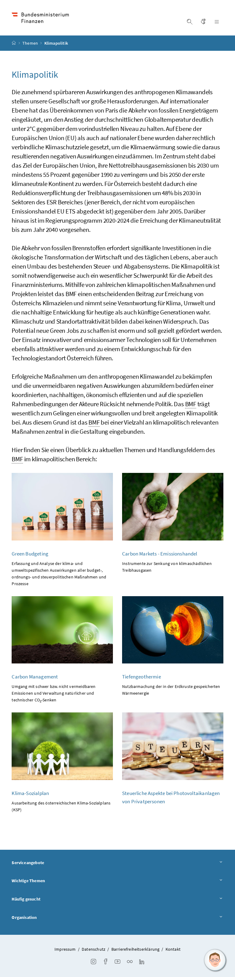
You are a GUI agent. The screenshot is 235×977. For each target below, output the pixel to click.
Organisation (24, 917)
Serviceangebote (28, 862)
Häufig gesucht (26, 899)
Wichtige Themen (28, 880)
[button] (215, 960)
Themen (30, 43)
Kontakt (173, 949)
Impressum (65, 949)
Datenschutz (93, 949)
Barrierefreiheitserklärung (135, 949)
